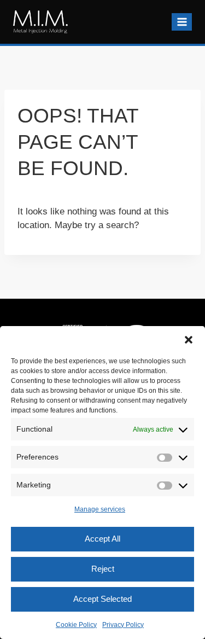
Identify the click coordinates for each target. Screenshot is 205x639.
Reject (102, 568)
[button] (188, 339)
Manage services (99, 509)
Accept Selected (102, 598)
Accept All (102, 538)
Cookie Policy (76, 625)
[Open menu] (182, 21)
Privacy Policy (123, 625)
